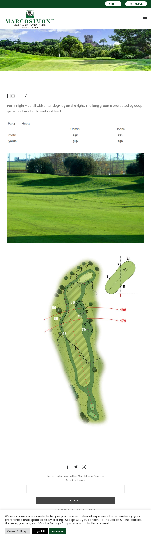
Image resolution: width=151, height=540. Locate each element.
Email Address (75, 480)
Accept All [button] (57, 531)
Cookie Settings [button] (17, 531)
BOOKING (136, 4)
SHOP (113, 4)
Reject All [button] (40, 531)
